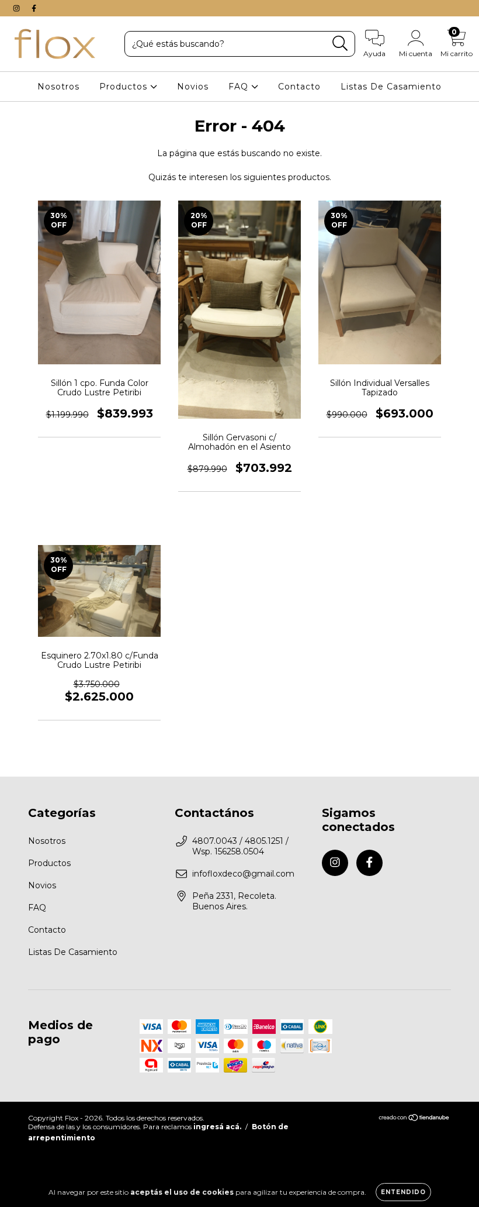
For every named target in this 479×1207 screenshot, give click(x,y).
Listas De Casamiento (391, 86)
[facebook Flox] (33, 8)
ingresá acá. (217, 1126)
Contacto (299, 86)
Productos (124, 86)
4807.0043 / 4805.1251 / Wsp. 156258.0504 (240, 846)
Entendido (403, 1192)
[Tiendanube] (414, 1119)
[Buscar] (340, 43)
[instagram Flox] (17, 8)
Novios (193, 86)
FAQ (239, 86)
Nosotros (58, 86)
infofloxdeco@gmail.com (243, 873)
